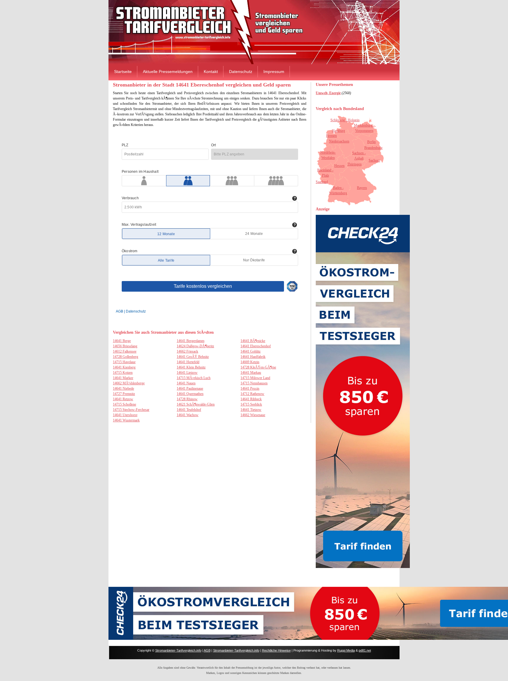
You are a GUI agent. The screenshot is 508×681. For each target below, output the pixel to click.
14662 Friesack (187, 351)
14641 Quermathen (190, 394)
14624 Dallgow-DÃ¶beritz (195, 346)
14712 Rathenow (252, 394)
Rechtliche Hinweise (276, 650)
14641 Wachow (187, 415)
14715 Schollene (124, 404)
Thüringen (354, 164)
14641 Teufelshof (189, 410)
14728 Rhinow (187, 399)
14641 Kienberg (124, 367)
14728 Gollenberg (125, 357)
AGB (207, 650)
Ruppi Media (346, 650)
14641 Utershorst (125, 415)
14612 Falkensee (124, 351)
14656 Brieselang (125, 346)
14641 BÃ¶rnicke (252, 341)
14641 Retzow (123, 399)
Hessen (339, 166)
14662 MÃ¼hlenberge (129, 383)
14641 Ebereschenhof (255, 346)
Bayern (362, 188)
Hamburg (338, 131)
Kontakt (211, 71)
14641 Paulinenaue (190, 388)
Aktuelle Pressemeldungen (168, 71)
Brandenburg (373, 148)
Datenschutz (240, 71)
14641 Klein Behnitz (191, 367)
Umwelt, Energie (328, 93)
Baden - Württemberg (338, 190)
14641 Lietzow (187, 373)
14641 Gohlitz (250, 351)
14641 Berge (122, 341)
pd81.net (365, 650)
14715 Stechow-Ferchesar (131, 410)
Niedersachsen (339, 141)
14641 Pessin (249, 388)
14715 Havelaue (124, 362)
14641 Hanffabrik (252, 357)
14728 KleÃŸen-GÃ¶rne (258, 367)
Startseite (123, 71)
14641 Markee (123, 378)
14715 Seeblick (251, 404)
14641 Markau (250, 373)
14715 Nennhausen (254, 383)
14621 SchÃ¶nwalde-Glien (196, 404)
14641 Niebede (123, 388)
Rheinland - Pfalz (325, 172)
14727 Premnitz (124, 394)
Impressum (273, 71)
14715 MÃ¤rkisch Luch (193, 378)
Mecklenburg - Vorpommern (364, 128)
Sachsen (374, 160)
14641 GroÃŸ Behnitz (193, 357)
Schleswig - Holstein (345, 120)
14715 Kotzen (123, 373)
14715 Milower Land (255, 378)
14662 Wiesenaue (252, 415)
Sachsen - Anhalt (359, 155)
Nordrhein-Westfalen (328, 155)
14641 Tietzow (250, 410)
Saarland (322, 182)
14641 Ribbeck (251, 399)
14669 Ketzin (249, 362)
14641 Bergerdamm (190, 341)
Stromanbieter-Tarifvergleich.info (178, 650)
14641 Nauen (186, 383)
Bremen (331, 136)
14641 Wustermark (126, 420)
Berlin (371, 142)
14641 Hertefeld (188, 362)
